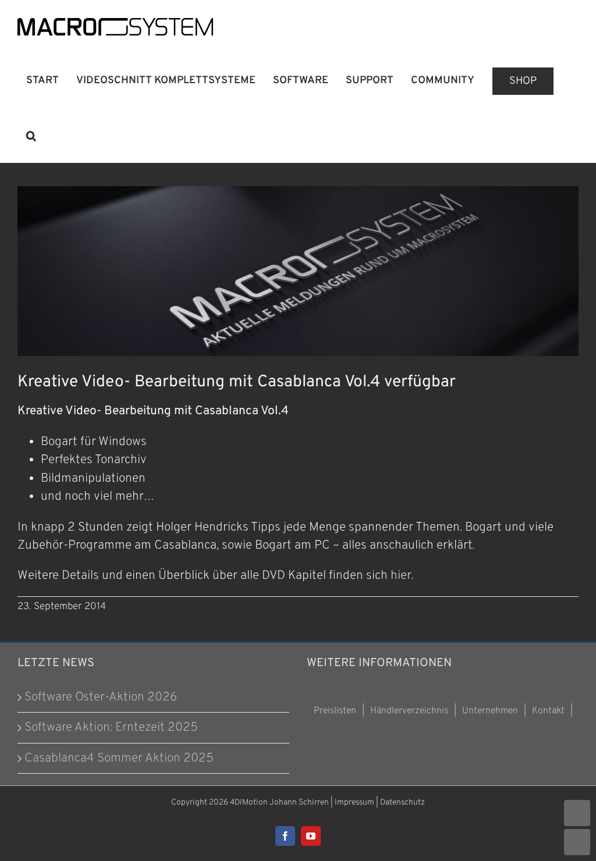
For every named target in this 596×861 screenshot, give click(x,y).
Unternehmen (490, 711)
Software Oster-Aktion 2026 (100, 697)
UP (577, 813)
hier (401, 576)
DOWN (577, 842)
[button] (31, 135)
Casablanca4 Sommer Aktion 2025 (119, 758)
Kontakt (548, 711)
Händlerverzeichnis (409, 711)
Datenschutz (402, 802)
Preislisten (335, 711)
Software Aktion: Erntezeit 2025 (111, 727)
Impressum (354, 802)
